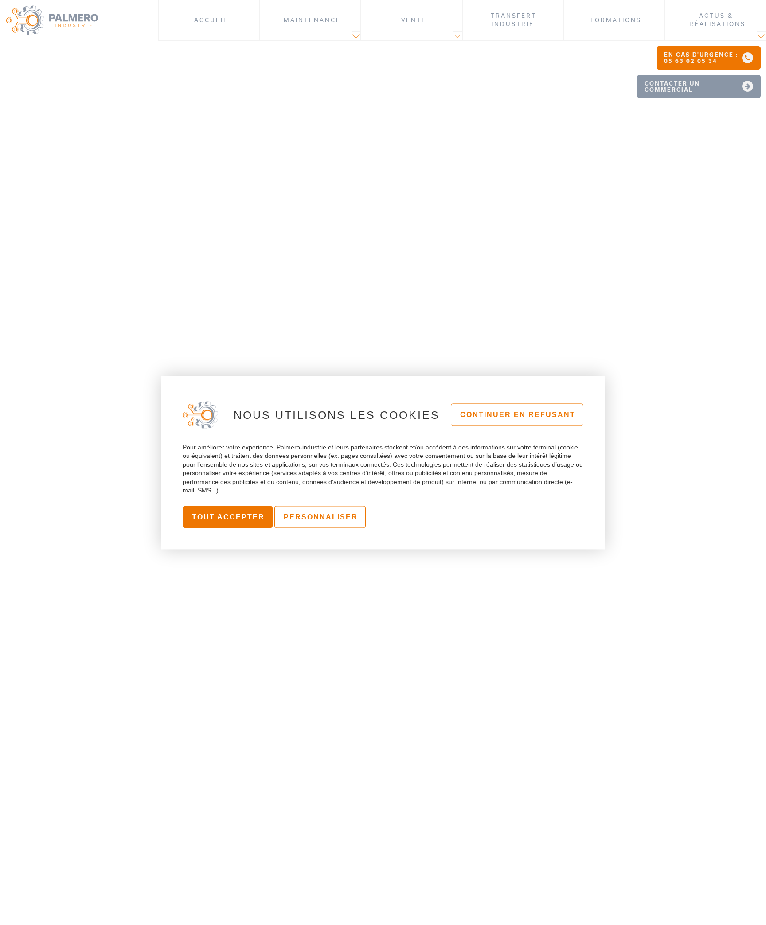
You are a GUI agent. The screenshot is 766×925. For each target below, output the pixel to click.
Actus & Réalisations (717, 19)
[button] (709, 58)
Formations (615, 20)
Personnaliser (321, 517)
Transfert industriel (515, 19)
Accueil (211, 20)
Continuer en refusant (517, 415)
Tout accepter (228, 517)
